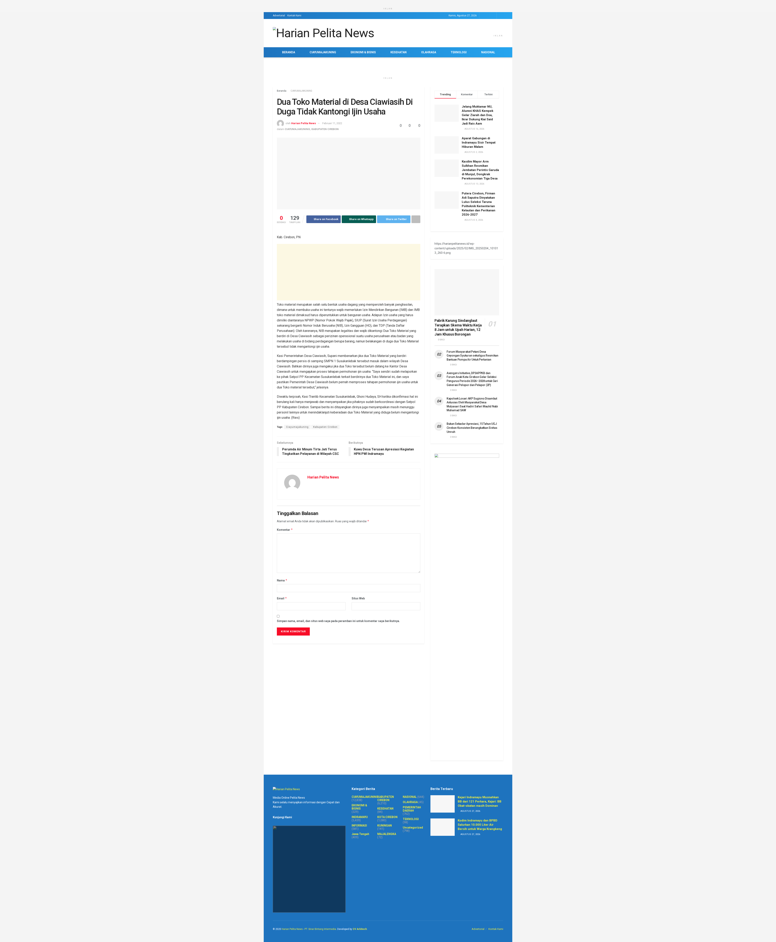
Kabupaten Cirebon (325, 427)
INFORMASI (359, 825)
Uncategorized (413, 827)
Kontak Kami (294, 15)
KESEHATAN (398, 52)
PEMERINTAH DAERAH (412, 809)
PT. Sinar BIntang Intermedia (320, 929)
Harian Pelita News (303, 123)
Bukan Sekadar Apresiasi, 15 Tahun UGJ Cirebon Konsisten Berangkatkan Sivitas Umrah (472, 427)
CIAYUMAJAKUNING (323, 52)
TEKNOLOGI (459, 52)
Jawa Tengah (360, 834)
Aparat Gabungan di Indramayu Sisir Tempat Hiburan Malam (479, 142)
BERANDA (288, 52)
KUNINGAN (384, 825)
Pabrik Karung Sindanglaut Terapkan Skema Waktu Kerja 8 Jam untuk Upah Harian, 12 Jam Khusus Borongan (458, 327)
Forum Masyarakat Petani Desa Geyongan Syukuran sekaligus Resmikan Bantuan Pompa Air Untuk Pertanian (472, 355)
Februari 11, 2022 (332, 123)
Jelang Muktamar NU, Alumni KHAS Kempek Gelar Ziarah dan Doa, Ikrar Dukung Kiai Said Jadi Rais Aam (477, 115)
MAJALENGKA (386, 834)
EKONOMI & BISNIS (363, 52)
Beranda (281, 90)
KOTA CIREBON (387, 817)
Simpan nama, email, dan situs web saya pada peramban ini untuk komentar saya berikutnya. (338, 621)
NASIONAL (488, 52)
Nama (282, 580)
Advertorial (279, 15)
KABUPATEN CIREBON (325, 129)
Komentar (285, 530)
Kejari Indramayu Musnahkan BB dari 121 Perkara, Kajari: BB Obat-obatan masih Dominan (479, 801)
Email (282, 598)
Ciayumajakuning (297, 427)
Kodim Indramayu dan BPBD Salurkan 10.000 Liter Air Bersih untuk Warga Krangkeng (480, 825)
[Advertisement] (348, 272)
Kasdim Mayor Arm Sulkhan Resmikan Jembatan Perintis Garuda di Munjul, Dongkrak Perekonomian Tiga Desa (480, 170)
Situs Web (358, 598)
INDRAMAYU (360, 817)
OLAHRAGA (428, 52)
